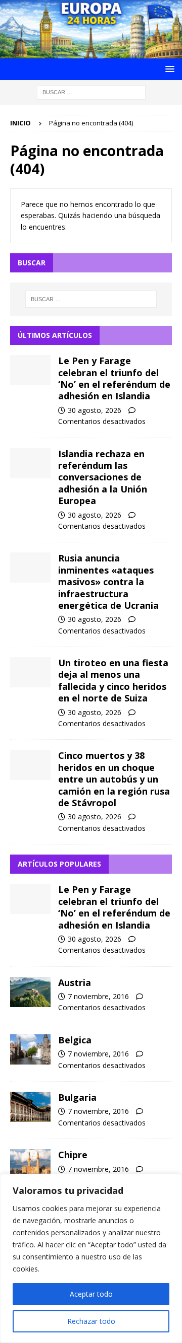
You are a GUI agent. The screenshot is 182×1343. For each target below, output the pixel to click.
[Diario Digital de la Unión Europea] (91, 52)
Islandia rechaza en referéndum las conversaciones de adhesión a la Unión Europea (102, 477)
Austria (74, 982)
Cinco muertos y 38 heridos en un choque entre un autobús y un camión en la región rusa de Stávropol (114, 779)
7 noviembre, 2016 (98, 996)
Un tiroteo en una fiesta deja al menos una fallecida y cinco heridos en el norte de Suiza (113, 680)
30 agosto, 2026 (94, 410)
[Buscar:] (91, 91)
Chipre (72, 1155)
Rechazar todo (91, 1321)
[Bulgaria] (30, 1107)
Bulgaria (77, 1097)
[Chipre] (30, 1164)
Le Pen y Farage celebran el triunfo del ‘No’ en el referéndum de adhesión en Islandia (114, 378)
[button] (168, 69)
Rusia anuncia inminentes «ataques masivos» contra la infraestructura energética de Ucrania (108, 581)
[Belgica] (30, 1049)
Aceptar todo (91, 1294)
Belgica (75, 1040)
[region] (91, 1258)
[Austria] (30, 992)
